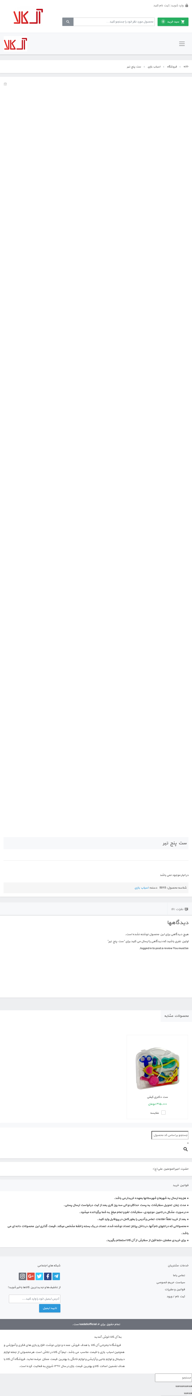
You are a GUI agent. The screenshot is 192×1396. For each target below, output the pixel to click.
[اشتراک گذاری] (182, 1386)
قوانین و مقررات (175, 1289)
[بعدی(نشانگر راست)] (186, 1393)
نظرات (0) (177, 909)
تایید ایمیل (50, 1308)
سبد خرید (170, 21)
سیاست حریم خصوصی (170, 1282)
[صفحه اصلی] (28, 16)
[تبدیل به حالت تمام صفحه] (186, 1386)
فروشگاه (172, 67)
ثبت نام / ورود (175, 1296)
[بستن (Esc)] (177, 1386)
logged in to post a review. (156, 948)
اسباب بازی (154, 67)
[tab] (179, 909)
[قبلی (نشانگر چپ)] (190, 1393)
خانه (185, 66)
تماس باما (179, 1275)
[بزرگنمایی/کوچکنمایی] (190, 1386)
